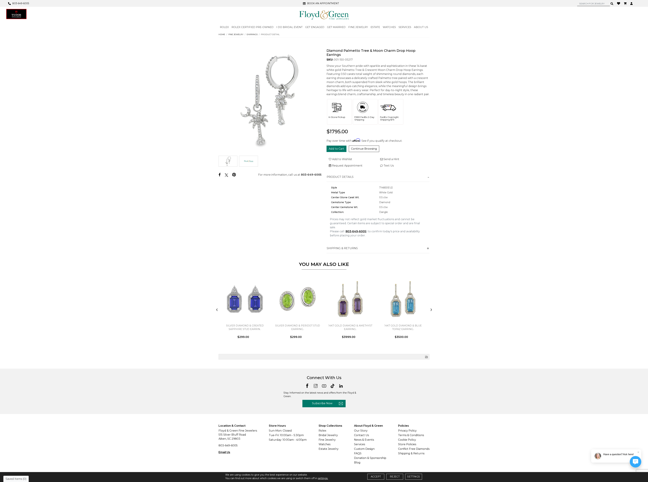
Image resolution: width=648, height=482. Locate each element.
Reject (395, 476)
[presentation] (216, 309)
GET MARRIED (336, 27)
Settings (413, 476)
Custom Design (364, 448)
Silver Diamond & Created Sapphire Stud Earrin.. (245, 327)
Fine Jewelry (235, 34)
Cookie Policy (407, 439)
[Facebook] (220, 175)
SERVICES (405, 27)
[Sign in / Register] (632, 3)
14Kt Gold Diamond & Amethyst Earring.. (350, 327)
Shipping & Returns (411, 453)
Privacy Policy (407, 430)
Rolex (322, 430)
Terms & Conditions (411, 435)
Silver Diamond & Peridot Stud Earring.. (297, 327)
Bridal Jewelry (328, 435)
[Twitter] (226, 175)
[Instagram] (316, 385)
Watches (324, 444)
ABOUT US (421, 27)
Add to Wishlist (341, 159)
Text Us (388, 165)
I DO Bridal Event (289, 27)
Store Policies (407, 444)
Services (359, 444)
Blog (357, 462)
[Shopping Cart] (625, 3)
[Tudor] (16, 14)
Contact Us (361, 435)
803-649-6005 (311, 174)
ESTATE (375, 27)
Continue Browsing (364, 148)
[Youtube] (324, 385)
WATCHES (389, 27)
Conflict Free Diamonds (413, 448)
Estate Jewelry (329, 448)
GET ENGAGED (314, 27)
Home (222, 34)
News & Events (364, 439)
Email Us (224, 452)
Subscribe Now (322, 403)
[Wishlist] (619, 3)
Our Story (361, 430)
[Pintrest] (234, 175)
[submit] (612, 3)
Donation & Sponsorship (370, 458)
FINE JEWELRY (358, 27)
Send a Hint (391, 159)
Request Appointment (346, 165)
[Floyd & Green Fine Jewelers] (324, 14)
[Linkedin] (341, 385)
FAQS (357, 453)
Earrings (252, 34)
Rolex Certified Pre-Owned (253, 27)
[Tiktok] (332, 385)
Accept (376, 476)
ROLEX (224, 27)
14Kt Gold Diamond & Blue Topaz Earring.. (403, 327)
